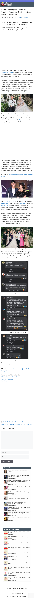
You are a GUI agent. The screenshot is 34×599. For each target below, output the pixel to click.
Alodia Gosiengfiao (8, 422)
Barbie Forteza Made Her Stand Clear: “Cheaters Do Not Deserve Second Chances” (18, 497)
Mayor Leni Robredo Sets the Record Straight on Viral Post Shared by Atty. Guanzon (18, 513)
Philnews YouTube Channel (9, 377)
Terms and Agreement (17, 593)
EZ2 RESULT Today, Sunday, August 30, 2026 (19, 547)
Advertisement (23, 588)
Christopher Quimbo (7, 72)
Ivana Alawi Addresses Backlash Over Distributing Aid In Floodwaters (17, 503)
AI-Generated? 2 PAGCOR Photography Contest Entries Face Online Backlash (19, 518)
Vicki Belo (22, 203)
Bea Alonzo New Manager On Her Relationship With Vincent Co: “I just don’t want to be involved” (19, 481)
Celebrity (25, 17)
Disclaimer (22, 591)
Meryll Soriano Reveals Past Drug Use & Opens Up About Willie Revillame (19, 476)
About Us (15, 588)
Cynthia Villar (10, 201)
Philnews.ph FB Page (7, 379)
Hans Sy (7, 424)
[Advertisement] (17, 52)
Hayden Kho (4, 205)
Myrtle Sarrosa (23, 120)
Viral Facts (4, 381)
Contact (9, 588)
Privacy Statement (13, 591)
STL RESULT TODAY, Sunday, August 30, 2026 (19, 552)
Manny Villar (4, 203)
